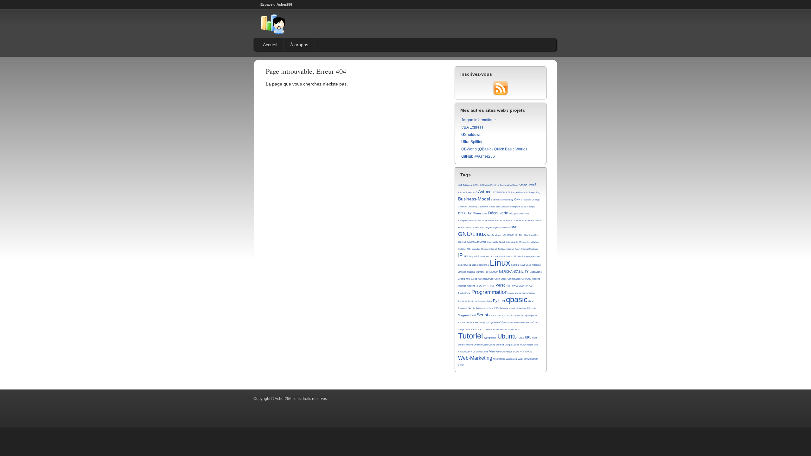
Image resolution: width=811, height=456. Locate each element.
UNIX (521, 338)
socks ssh (500, 315)
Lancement (499, 256)
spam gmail (531, 315)
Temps (461, 329)
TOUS (474, 329)
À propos (299, 44)
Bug (538, 192)
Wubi (520, 359)
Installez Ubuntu (480, 249)
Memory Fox (482, 272)
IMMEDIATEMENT (476, 242)
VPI (522, 352)
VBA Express (472, 127)
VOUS (516, 352)
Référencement (507, 308)
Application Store (509, 185)
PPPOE (529, 286)
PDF (492, 286)
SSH (475, 322)
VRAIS (528, 352)
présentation (528, 293)
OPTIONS (526, 279)
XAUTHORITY (531, 359)
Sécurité (530, 322)
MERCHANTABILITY (514, 271)
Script (482, 314)
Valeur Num (464, 352)
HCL (504, 235)
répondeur (521, 308)
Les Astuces (464, 265)
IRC (466, 256)
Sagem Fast (467, 315)
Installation (533, 242)
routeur (489, 308)
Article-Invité (527, 185)
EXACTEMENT (486, 220)
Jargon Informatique (478, 120)
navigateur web (486, 279)
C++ (517, 199)
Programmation (489, 292)
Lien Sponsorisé (480, 265)
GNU (513, 227)
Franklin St (521, 220)
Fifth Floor (500, 220)
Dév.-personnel (517, 213)
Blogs (532, 192)
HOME (510, 235)
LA (491, 256)
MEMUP (493, 272)
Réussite (531, 308)
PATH (486, 286)
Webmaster (499, 359)
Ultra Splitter (471, 142)
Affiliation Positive (489, 185)
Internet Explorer (529, 249)
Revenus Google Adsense (471, 308)
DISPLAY (465, 213)
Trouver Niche (491, 329)
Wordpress (511, 359)
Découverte (498, 213)
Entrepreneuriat (466, 220)
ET (476, 220)
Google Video (494, 235)
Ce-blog (536, 200)
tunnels (503, 329)
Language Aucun (531, 256)
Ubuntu (507, 336)
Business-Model (474, 198)
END (528, 213)
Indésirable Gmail (496, 242)
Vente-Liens (482, 352)
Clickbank (483, 207)
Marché (471, 272)
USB (534, 338)
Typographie (490, 338)
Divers (477, 213)
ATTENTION (499, 192)
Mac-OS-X (525, 265)
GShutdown (471, 134)
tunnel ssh (513, 329)
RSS (496, 308)
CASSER (526, 200)
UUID (523, 345)
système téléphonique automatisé (507, 322)
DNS (484, 213)
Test (468, 329)
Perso (500, 285)
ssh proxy (484, 322)
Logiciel (515, 265)
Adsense (467, 185)
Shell (492, 315)
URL (528, 337)
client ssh (494, 207)
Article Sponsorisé (467, 192)
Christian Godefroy (467, 207)
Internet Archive (497, 249)
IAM (526, 235)
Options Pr (472, 286)
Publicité (462, 301)
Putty (489, 301)
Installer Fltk (464, 249)
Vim (492, 351)
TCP (537, 322)
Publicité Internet (477, 301)
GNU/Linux (472, 234)
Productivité (464, 293)
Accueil (270, 44)
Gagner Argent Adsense (497, 227)
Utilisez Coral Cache (484, 345)
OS (480, 286)
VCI (473, 352)
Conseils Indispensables (513, 207)
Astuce (485, 191)
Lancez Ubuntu (513, 256)
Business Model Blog (502, 200)
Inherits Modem (519, 242)
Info (508, 242)
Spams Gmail (465, 322)
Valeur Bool (533, 345)
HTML (519, 235)
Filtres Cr (510, 220)
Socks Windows (515, 315)
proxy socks (514, 293)
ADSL (476, 185)
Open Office (501, 279)
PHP (509, 286)
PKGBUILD (518, 286)
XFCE (461, 365)
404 (460, 185)
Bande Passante (519, 192)
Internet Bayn (513, 249)
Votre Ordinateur (503, 352)
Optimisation (514, 279)
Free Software (535, 220)
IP (460, 255)
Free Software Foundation (471, 227)
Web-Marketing (475, 358)
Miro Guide (471, 279)
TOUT (480, 329)
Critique (531, 207)
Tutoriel (470, 336)
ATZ (508, 192)
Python (499, 301)
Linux (500, 263)
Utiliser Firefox (465, 345)
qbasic (516, 299)
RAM (530, 301)
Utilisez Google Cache (507, 345)
